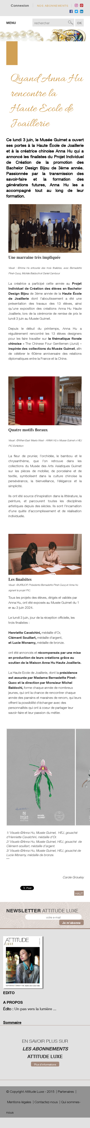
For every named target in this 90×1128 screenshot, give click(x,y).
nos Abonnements (52, 5)
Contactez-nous (46, 1102)
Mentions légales (19, 1102)
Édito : (8, 1009)
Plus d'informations (45, 1064)
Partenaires (66, 1091)
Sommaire (12, 1022)
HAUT (79, 893)
